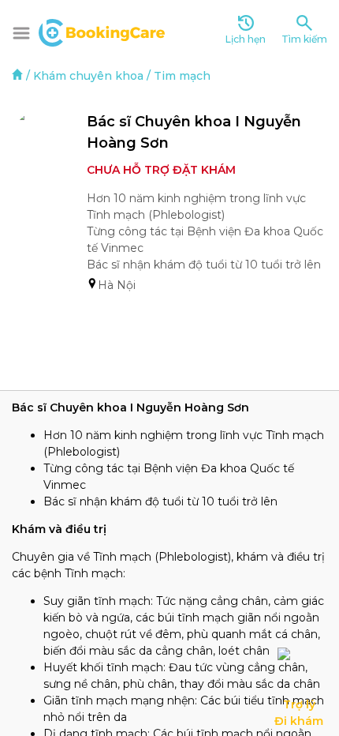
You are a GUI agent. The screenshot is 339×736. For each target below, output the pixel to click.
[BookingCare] (102, 31)
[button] (21, 33)
